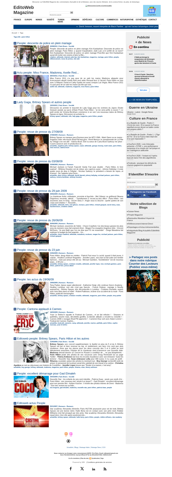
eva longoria (54, 387)
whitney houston (76, 177)
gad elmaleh (64, 387)
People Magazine (135, 215)
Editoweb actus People (31, 403)
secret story (111, 205)
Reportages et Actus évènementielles (143, 227)
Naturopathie (127, 20)
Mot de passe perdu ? (149, 187)
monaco (82, 205)
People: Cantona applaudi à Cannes (39, 309)
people (116, 57)
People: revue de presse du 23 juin (38, 249)
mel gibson (74, 205)
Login (129, 178)
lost (102, 264)
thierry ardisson (91, 367)
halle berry (80, 417)
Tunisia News (61, 21)
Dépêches (87, 20)
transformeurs (55, 206)
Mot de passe (131, 182)
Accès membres (74, 458)
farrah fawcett (80, 175)
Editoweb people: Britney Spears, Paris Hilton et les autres (53, 338)
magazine (93, 57)
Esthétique (141, 20)
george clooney (97, 146)
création (53, 57)
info (70, 116)
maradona (80, 234)
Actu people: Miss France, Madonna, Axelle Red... (48, 72)
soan (118, 205)
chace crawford (63, 234)
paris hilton (108, 57)
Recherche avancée (55, 15)
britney (33, 367)
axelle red (53, 87)
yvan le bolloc (62, 325)
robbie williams (105, 417)
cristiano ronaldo (75, 264)
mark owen (108, 146)
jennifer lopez (95, 264)
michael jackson (104, 175)
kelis (67, 205)
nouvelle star (82, 387)
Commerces (112, 20)
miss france (85, 87)
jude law (74, 57)
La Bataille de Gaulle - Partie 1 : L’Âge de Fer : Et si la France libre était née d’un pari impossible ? (143, 137)
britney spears (55, 116)
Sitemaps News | (96, 447)
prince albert (68, 266)
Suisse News (133, 211)
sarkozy (52, 177)
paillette (99, 323)
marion (93, 323)
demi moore (62, 175)
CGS (103, 447)
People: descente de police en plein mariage (44, 43)
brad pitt (61, 323)
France (17, 20)
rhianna (77, 367)
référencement (55, 59)
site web (77, 59)
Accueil (14, 33)
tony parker (117, 295)
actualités (53, 146)
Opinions (75, 20)
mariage (101, 57)
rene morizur (54, 147)
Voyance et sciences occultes (138, 243)
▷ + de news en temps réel (143, 100)
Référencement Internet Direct (140, 224)
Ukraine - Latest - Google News (140, 112)
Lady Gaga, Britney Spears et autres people (44, 102)
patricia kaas (101, 387)
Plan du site (84, 458)
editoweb (60, 57)
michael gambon (110, 264)
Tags (21, 33)
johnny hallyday (91, 175)
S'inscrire (138, 187)
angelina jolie (63, 146)
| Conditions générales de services (99, 462)
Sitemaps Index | (84, 447)
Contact (152, 20)
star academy (117, 417)
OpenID (131, 187)
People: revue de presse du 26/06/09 (40, 220)
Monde (39, 20)
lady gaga (75, 116)
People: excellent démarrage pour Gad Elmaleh (46, 373)
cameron (68, 323)
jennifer (87, 323)
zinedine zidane (67, 206)
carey (74, 323)
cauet (82, 146)
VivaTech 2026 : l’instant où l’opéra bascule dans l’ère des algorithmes (142, 157)
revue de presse (67, 59)
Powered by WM (79, 462)
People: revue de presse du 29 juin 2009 (42, 190)
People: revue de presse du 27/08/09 (40, 131)
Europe (28, 20)
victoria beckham (62, 177)
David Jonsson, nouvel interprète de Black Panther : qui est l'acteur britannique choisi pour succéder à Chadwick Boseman (115, 26)
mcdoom (88, 234)
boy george (26, 367)
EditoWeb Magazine (23, 10)
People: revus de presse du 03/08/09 (39, 161)
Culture (100, 20)
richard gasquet (100, 205)
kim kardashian (83, 57)
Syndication (95, 458)
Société (50, 20)
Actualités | (70, 447)
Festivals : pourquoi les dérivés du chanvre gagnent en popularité (141, 164)
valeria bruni (64, 147)
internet (67, 57)
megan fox (96, 234)
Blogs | (76, 447)
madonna (68, 87)
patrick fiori (59, 266)
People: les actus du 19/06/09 (35, 279)
